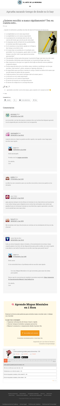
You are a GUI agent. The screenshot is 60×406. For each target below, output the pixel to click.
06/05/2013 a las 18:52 (19, 150)
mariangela (14, 133)
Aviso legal (23, 404)
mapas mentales (23, 157)
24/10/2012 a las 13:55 (17, 116)
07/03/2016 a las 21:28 (17, 179)
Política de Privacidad (49, 404)
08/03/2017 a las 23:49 (17, 198)
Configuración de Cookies (10, 404)
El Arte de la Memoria (30, 2)
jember (13, 177)
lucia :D (13, 219)
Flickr (6, 93)
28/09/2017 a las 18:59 (17, 221)
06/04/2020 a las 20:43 (17, 240)
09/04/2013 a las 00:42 (17, 135)
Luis (14, 148)
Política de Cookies (34, 404)
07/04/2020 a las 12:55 (19, 256)
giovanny (14, 114)
